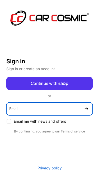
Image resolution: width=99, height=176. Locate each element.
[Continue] (86, 108)
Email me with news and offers (40, 121)
